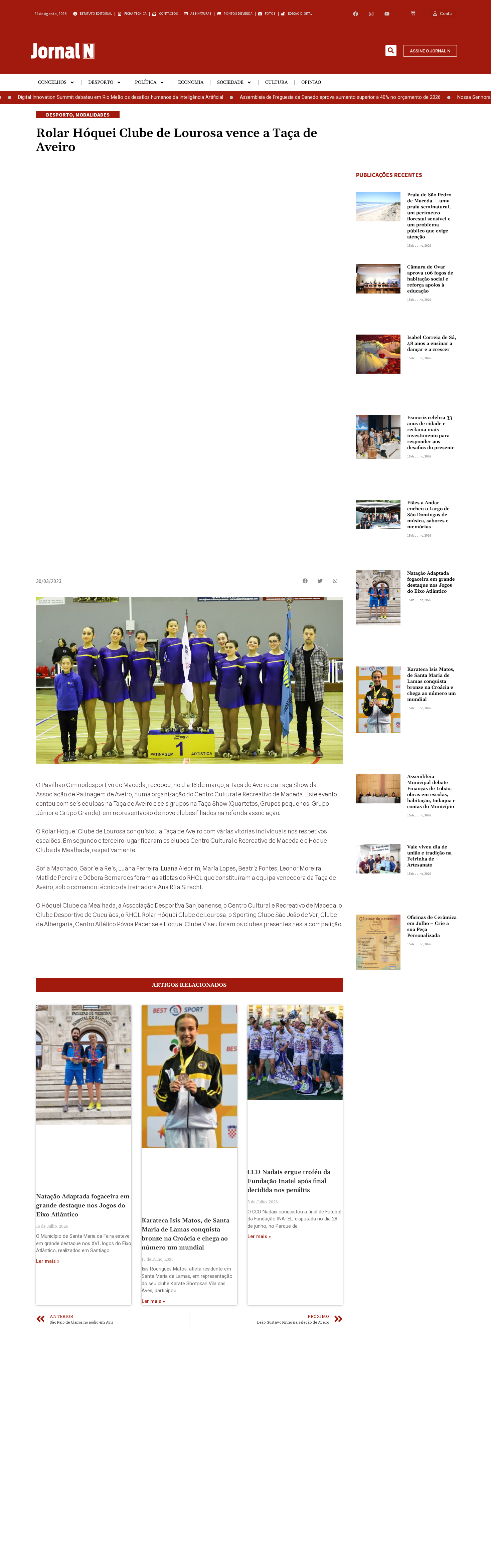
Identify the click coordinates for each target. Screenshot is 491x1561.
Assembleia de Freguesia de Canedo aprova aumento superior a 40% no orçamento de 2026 (296, 97)
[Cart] (413, 14)
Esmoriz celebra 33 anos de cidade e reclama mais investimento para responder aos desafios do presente (431, 433)
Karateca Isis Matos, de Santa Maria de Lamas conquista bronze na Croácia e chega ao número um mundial (431, 684)
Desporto (100, 82)
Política (145, 82)
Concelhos (52, 82)
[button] (390, 50)
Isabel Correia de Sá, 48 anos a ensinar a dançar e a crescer (431, 344)
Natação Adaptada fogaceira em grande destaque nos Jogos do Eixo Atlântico (83, 1205)
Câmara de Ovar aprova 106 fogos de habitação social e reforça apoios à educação (430, 279)
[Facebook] (355, 13)
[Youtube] (386, 13)
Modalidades (92, 114)
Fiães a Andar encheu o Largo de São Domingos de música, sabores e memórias (428, 515)
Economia (190, 82)
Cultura (276, 82)
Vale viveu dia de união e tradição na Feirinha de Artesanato (429, 856)
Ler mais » (47, 1261)
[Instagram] (371, 13)
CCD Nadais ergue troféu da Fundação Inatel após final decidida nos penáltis (289, 1181)
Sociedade (230, 82)
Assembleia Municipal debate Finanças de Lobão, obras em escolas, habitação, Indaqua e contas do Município (431, 792)
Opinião (311, 82)
